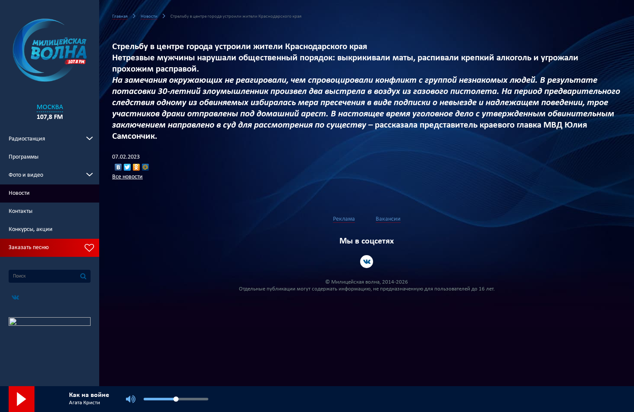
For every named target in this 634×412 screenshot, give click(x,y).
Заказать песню (29, 247)
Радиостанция (27, 139)
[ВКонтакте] (118, 167)
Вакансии (388, 219)
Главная (120, 16)
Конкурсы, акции (31, 229)
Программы (23, 157)
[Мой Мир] (145, 167)
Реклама (344, 219)
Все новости (127, 177)
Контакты (20, 211)
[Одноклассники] (136, 167)
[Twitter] (127, 167)
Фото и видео (26, 175)
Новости (19, 193)
